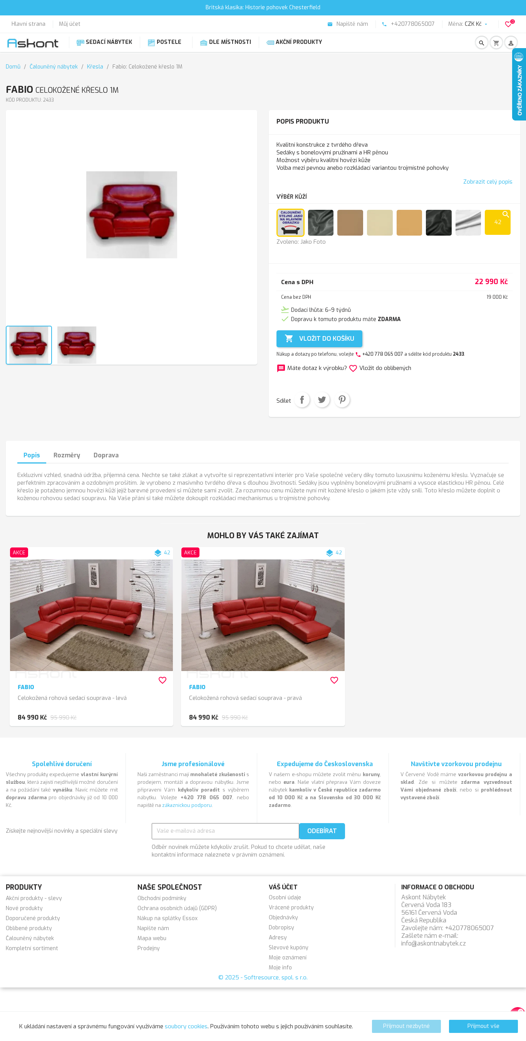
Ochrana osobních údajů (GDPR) (177, 908)
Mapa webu (151, 938)
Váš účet (283, 887)
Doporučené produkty (33, 918)
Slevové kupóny (288, 947)
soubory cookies (186, 1026)
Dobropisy (281, 927)
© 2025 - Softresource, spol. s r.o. (263, 977)
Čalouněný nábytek (30, 938)
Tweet (322, 399)
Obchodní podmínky (161, 898)
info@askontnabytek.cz (433, 943)
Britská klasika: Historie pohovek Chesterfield (263, 7)
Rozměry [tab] (67, 455)
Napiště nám (347, 24)
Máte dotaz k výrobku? (312, 368)
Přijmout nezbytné (406, 1026)
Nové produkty (24, 908)
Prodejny (148, 948)
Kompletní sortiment (32, 948)
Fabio (26, 687)
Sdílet (302, 399)
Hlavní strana (28, 24)
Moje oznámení (288, 957)
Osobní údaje (285, 897)
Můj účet (69, 24)
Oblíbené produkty (29, 928)
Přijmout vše (483, 1026)
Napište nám (153, 928)
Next (244, 222)
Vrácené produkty (291, 907)
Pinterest (342, 399)
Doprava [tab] (106, 455)
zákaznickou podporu (187, 805)
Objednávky (283, 917)
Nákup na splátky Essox (167, 918)
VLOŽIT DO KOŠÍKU (319, 338)
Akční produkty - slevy (34, 898)
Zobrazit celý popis (488, 182)
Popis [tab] (31, 455)
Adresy (278, 937)
